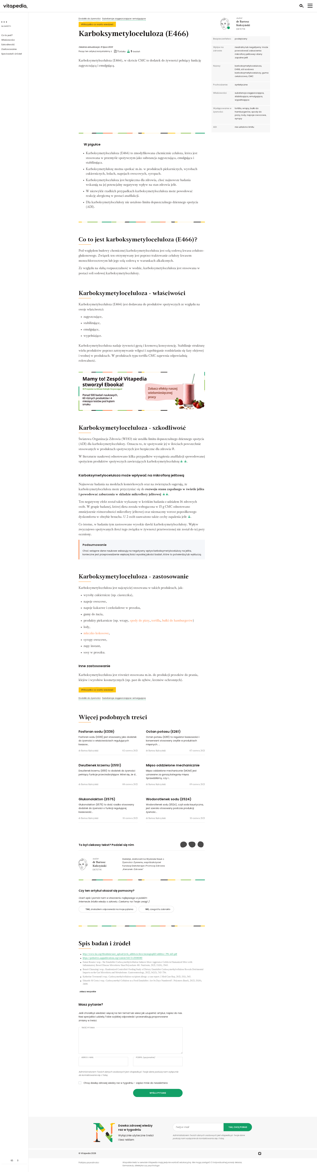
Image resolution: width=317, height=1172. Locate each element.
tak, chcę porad (238, 1127)
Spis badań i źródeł (11, 53)
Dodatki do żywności (90, 18)
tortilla (155, 620)
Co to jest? (7, 35)
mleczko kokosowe (96, 633)
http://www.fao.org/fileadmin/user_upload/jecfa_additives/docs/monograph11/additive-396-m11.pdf (130, 954)
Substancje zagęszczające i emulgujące (124, 18)
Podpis (145, 1057)
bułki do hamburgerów (177, 620)
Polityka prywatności (89, 1162)
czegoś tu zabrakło (157, 909)
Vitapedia (86, 1153)
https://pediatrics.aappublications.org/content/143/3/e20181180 (112, 958)
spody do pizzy (140, 620)
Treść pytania (88, 1027)
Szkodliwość (8, 44)
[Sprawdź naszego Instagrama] (259, 1154)
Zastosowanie (9, 49)
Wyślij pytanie (158, 1093)
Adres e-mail (87, 1057)
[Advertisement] (142, 101)
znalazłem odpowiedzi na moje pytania (109, 909)
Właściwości (8, 39)
